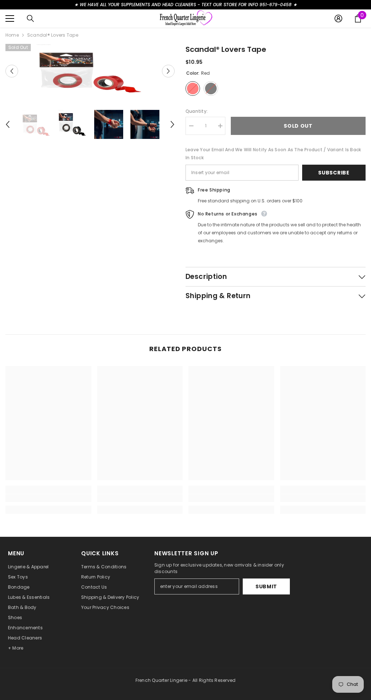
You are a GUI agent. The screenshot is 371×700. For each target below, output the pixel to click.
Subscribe (333, 172)
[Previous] (11, 71)
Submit (266, 586)
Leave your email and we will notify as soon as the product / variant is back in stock (273, 154)
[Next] (168, 71)
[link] (48, 498)
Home (12, 35)
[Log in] (338, 18)
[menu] (9, 18)
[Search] (30, 18)
